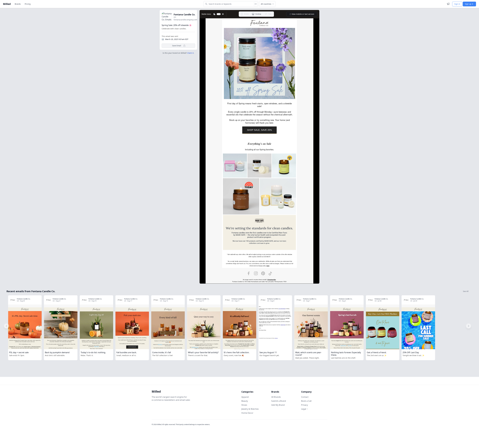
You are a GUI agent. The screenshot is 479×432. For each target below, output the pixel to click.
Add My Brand (278, 405)
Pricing (28, 4)
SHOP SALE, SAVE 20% (259, 130)
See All (466, 291)
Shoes (244, 405)
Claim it (190, 53)
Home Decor (247, 413)
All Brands (276, 397)
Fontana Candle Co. (184, 14)
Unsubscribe (271, 279)
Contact (304, 397)
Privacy (304, 405)
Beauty (244, 401)
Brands (18, 4)
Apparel (245, 397)
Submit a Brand (278, 401)
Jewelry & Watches (250, 409)
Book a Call (306, 401)
